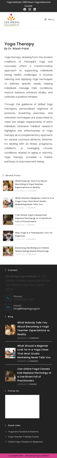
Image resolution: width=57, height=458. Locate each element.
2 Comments (32, 191)
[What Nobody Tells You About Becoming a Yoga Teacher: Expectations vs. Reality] (8, 186)
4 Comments (31, 254)
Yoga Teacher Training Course (23, 436)
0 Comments (31, 239)
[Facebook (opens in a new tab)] (23, 9)
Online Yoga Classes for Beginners (25, 441)
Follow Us (13, 390)
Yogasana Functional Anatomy (23, 431)
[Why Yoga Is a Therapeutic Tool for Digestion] (8, 236)
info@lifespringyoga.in (27, 308)
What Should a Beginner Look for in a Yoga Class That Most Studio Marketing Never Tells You (34, 201)
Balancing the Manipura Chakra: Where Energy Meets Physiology (32, 249)
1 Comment (30, 225)
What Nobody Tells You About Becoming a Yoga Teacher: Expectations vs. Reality (31, 184)
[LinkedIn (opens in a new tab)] (33, 9)
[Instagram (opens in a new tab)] (28, 9)
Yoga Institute (14, 2)
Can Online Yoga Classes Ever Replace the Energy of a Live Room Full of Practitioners (33, 218)
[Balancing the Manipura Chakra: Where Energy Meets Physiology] (8, 251)
